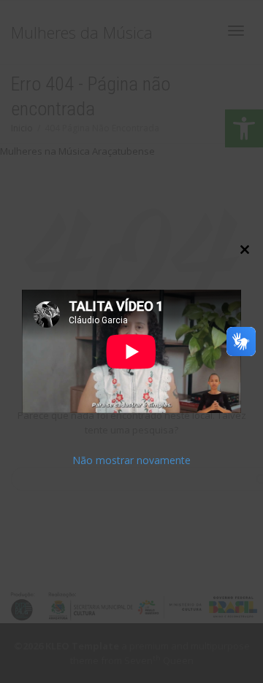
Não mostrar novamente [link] (131, 460)
